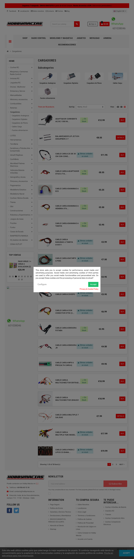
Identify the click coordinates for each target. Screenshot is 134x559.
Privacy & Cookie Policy (89, 289)
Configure (42, 284)
